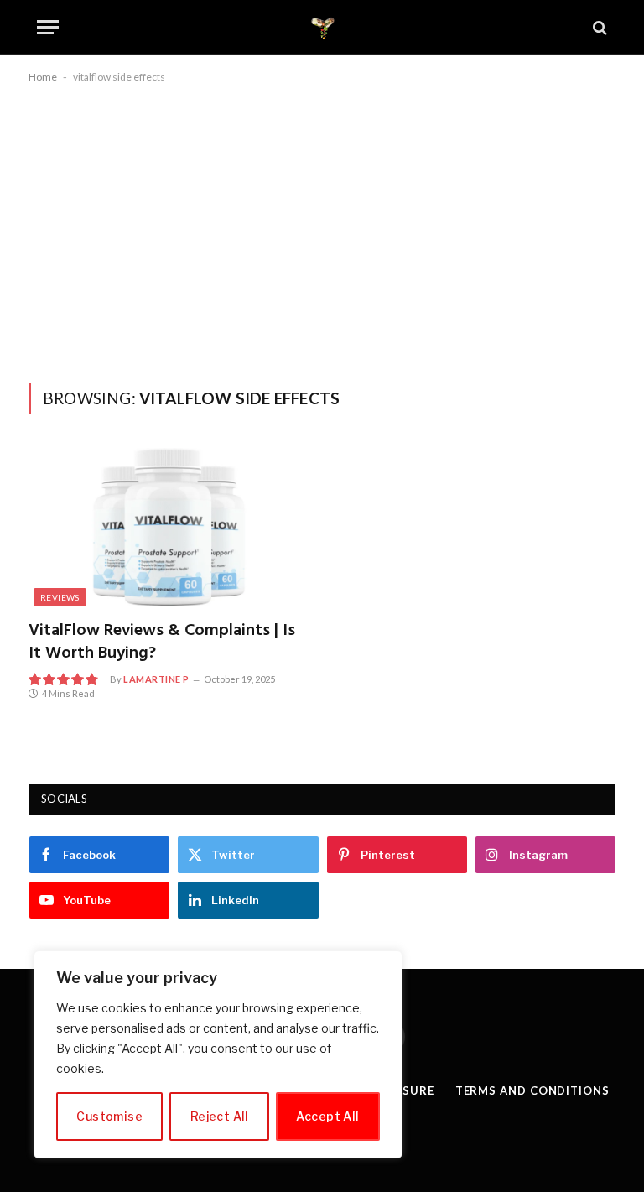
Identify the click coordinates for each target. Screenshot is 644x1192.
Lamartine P (156, 679)
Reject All (219, 1116)
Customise (109, 1116)
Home (43, 76)
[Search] (598, 27)
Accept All (327, 1116)
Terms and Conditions (532, 1090)
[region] (218, 1054)
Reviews (60, 597)
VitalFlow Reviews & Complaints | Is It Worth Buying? (162, 642)
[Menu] (48, 27)
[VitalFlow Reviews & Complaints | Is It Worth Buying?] (169, 527)
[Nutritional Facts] (322, 27)
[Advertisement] (322, 229)
